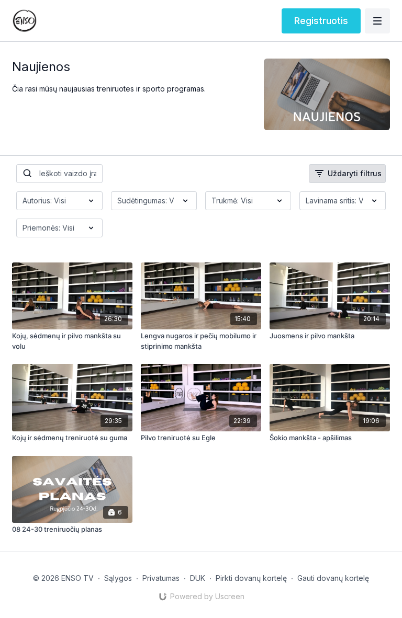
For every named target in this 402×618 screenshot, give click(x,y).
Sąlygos (118, 578)
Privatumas (161, 578)
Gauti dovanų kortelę (333, 578)
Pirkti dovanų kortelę (251, 578)
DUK (197, 578)
